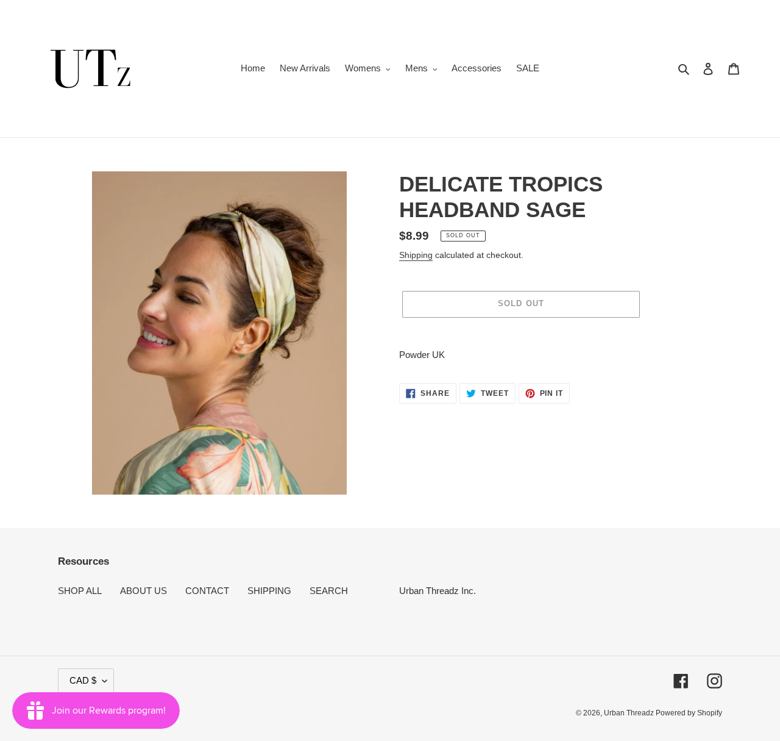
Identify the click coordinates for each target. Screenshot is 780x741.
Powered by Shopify (689, 713)
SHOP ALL (80, 590)
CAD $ (82, 680)
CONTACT (207, 590)
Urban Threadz (630, 713)
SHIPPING (269, 590)
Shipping (416, 255)
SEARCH (329, 590)
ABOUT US (143, 590)
